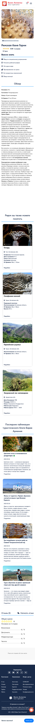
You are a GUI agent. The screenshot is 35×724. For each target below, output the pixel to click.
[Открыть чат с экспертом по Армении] (31, 710)
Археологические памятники (11, 40)
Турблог (3, 689)
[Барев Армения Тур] (12, 3)
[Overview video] (17, 199)
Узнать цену (29, 720)
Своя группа (15, 684)
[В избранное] (27, 11)
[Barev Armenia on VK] (25, 672)
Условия (25, 689)
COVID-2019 (26, 681)
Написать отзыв (27, 613)
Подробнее (7, 474)
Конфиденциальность (28, 692)
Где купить (14, 692)
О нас (2, 681)
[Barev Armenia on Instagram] (21, 672)
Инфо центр (27, 677)
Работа (3, 692)
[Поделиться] (30, 11)
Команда (3, 687)
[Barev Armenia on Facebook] (9, 672)
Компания (4, 677)
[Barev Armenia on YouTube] (13, 672)
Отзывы (3, 684)
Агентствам (15, 681)
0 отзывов (17, 49)
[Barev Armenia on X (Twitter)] (17, 672)
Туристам (14, 687)
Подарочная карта (17, 689)
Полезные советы (27, 687)
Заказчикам (16, 677)
